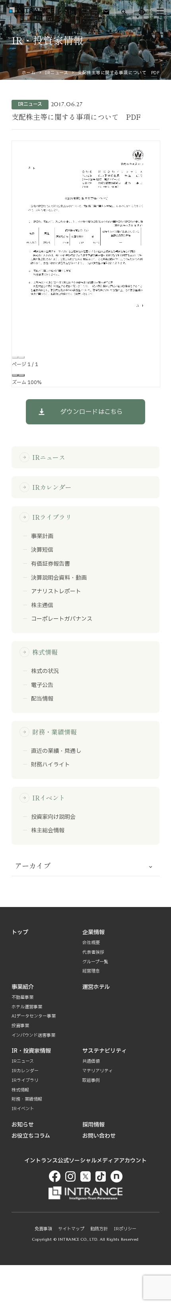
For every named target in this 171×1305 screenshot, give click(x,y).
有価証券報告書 (50, 564)
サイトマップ (71, 1229)
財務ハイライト (50, 765)
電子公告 (42, 685)
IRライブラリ (47, 517)
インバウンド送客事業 (33, 1035)
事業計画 (42, 537)
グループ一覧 (95, 961)
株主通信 (42, 606)
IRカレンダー (47, 487)
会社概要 (91, 942)
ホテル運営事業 (27, 1007)
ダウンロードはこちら (91, 412)
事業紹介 (23, 987)
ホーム (29, 72)
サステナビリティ (104, 1051)
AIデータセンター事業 (34, 1016)
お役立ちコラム (31, 1136)
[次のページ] (21, 357)
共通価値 (91, 1061)
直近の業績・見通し (56, 751)
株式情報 (40, 652)
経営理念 (91, 971)
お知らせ (23, 1125)
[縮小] (15, 375)
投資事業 (20, 1025)
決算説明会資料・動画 (59, 578)
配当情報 (42, 699)
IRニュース (56, 72)
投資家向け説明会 (53, 817)
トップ (20, 932)
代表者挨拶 (93, 952)
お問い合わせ (99, 1136)
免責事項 (43, 1229)
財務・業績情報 (49, 732)
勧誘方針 (99, 1229)
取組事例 (91, 1080)
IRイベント (43, 797)
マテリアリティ (97, 1070)
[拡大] (21, 375)
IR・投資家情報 (31, 1051)
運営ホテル (96, 987)
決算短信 (42, 550)
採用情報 (93, 1125)
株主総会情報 (47, 831)
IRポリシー (125, 1229)
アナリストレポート (56, 592)
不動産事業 (22, 997)
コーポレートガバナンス (61, 619)
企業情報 (93, 932)
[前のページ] (15, 357)
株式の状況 (45, 671)
